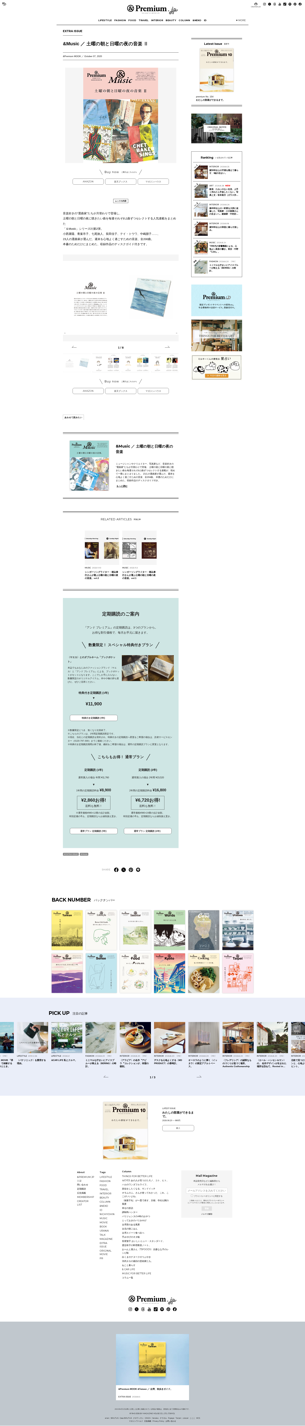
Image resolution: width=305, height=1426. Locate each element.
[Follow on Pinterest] (295, 4)
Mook (84, 854)
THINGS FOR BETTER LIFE (137, 1176)
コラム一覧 (127, 1277)
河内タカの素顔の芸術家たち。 (137, 1261)
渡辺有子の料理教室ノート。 (136, 1245)
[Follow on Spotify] (289, 4)
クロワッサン (138, 1418)
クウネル (163, 1418)
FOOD (132, 20)
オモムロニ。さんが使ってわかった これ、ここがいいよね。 (145, 1194)
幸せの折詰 (127, 1208)
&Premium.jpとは (85, 1179)
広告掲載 (81, 1193)
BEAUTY (171, 20)
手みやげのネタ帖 (131, 1237)
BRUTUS (115, 1418)
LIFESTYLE (105, 20)
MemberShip (85, 1197)
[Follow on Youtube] (279, 4)
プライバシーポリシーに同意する (208, 1196)
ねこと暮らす (128, 1265)
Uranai (104, 1230)
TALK (102, 1234)
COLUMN (184, 20)
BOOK (103, 1226)
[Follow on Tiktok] (284, 4)
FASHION (120, 20)
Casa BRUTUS (126, 1418)
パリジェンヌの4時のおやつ (136, 1216)
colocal (185, 1418)
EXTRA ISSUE (72, 31)
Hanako (155, 1418)
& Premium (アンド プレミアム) (152, 9)
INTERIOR (157, 20)
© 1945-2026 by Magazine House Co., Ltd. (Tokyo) (152, 1413)
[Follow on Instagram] (264, 4)
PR (101, 1258)
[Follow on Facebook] (300, 4)
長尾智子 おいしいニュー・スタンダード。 (143, 1241)
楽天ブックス (120, 181)
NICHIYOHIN (107, 1214)
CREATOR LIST (256, 7)
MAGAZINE (106, 1239)
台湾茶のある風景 (131, 1224)
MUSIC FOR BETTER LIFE (136, 1273)
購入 (178, 1128)
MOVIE (104, 1222)
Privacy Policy (158, 1421)
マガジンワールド (136, 1421)
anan (107, 1418)
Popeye (171, 1418)
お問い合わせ (171, 1421)
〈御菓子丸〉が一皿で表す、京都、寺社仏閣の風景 (145, 1202)
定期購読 (81, 1188)
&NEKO (197, 20)
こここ (192, 1418)
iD (205, 20)
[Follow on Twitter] (269, 4)
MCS (198, 1418)
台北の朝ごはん (130, 1228)
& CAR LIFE (128, 1269)
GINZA (148, 1418)
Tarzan (178, 1418)
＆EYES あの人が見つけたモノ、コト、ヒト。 (145, 1180)
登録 (207, 1208)
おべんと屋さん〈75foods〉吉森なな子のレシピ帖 (145, 1251)
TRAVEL (144, 20)
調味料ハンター (130, 1212)
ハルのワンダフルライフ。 (135, 1184)
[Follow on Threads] (274, 4)
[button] (74, 347)
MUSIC (103, 1218)
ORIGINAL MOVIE (106, 1252)
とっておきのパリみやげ (134, 1220)
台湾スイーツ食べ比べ (133, 1232)
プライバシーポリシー (216, 1200)
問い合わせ (82, 1184)
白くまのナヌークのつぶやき (136, 1257)
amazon (88, 181)
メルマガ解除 (206, 1214)
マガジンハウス (153, 181)
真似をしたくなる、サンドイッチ (138, 1188)
